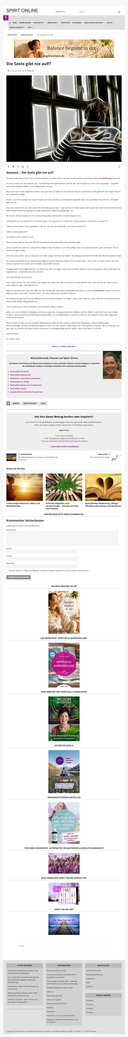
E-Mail (9, 556)
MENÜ (6, 19)
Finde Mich (51, 1011)
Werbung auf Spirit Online (56, 970)
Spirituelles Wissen (18, 388)
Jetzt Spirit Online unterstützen (65, 446)
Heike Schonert (30, 403)
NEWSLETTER (60, 12)
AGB (88, 982)
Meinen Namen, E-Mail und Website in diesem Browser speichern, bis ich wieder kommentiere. (49, 570)
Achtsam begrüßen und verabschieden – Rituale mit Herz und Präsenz (62, 506)
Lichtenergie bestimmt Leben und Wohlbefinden (23, 504)
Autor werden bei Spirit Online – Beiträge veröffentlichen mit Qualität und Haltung (62, 982)
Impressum (90, 978)
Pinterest (89, 1012)
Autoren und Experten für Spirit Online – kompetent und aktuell (62, 975)
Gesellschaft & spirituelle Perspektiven (26, 392)
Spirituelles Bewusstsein (20, 375)
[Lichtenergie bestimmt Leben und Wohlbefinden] (24, 487)
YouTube (89, 1004)
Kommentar (11, 530)
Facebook (90, 1000)
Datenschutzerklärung (94, 974)
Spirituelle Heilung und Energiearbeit (26, 385)
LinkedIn (89, 1008)
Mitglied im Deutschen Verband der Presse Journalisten (62, 1020)
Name (8, 548)
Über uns (50, 992)
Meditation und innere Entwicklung (25, 378)
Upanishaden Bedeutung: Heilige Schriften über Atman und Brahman (103, 504)
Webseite (10, 563)
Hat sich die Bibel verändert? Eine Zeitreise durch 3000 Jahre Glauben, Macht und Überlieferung (23, 980)
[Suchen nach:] (64, 946)
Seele (116, 199)
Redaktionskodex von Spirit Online (60, 988)
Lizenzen (89, 986)
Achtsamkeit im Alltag (19, 381)
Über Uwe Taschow (54, 1000)
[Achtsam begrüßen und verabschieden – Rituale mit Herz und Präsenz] (64, 487)
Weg (37, 186)
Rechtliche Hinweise (93, 970)
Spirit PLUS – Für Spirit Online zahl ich (61, 1015)
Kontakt (50, 1007)
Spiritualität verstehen (19, 371)
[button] (8, 166)
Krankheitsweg (105, 178)
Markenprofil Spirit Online (56, 1003)
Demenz (33, 312)
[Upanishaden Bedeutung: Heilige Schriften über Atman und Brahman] (103, 487)
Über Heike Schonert (54, 996)
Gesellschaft (29, 71)
